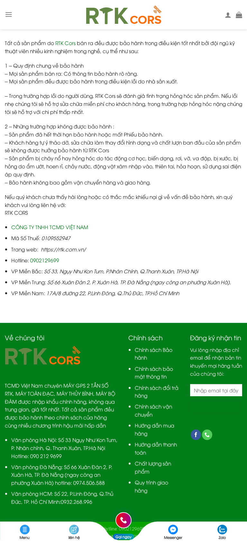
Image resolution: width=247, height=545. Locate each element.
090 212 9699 (46, 455)
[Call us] (207, 434)
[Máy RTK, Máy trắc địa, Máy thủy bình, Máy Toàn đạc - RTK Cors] (123, 14)
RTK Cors (65, 42)
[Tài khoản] (228, 15)
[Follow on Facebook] (196, 434)
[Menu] (9, 14)
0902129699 (44, 260)
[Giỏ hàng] (239, 15)
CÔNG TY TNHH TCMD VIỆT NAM (49, 226)
